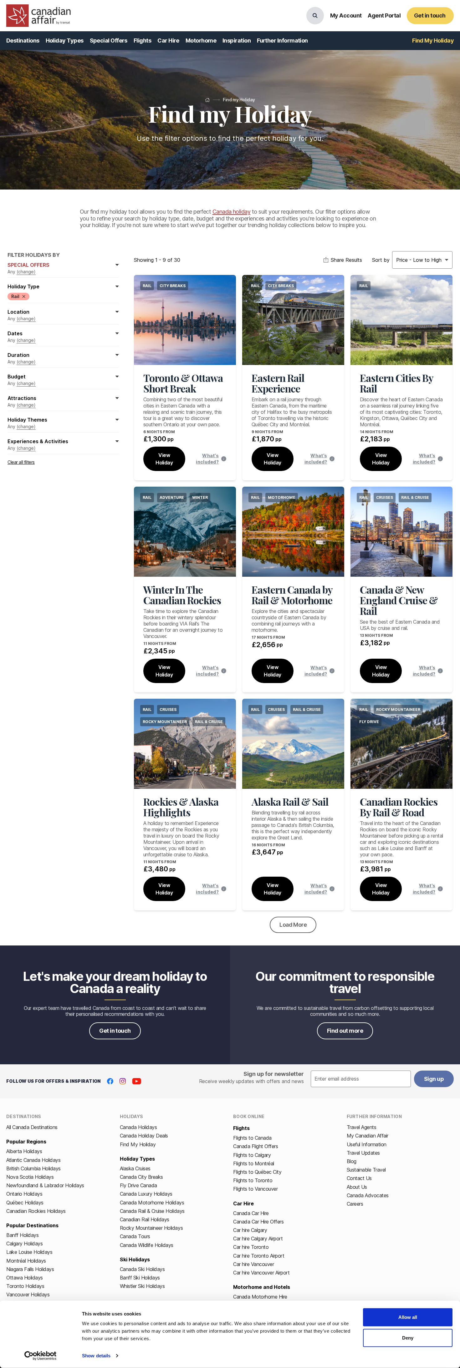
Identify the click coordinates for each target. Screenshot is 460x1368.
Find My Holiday (138, 1144)
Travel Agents (361, 1127)
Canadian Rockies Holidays (36, 1211)
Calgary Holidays (24, 1243)
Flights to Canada (252, 1138)
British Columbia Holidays (33, 1168)
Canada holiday (231, 211)
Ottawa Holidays (24, 1277)
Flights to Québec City (257, 1172)
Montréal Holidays (26, 1261)
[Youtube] (136, 1081)
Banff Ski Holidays (140, 1277)
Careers (355, 1204)
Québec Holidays (24, 1202)
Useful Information (366, 1144)
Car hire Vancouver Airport (261, 1272)
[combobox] (397, 260)
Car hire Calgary (250, 1230)
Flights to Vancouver (255, 1189)
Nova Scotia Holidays (30, 1177)
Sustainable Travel (366, 1170)
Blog (351, 1161)
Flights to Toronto (252, 1180)
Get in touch (115, 1030)
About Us (357, 1187)
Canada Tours (135, 1236)
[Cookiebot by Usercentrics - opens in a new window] (40, 1355)
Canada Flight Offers (255, 1146)
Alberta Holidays (24, 1151)
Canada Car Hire (251, 1213)
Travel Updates (363, 1153)
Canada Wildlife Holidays (146, 1245)
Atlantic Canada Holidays (33, 1160)
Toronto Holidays (25, 1286)
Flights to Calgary (252, 1155)
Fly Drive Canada (138, 1185)
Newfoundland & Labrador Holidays (45, 1185)
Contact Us (359, 1178)
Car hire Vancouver (253, 1264)
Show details (96, 1355)
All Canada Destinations (32, 1127)
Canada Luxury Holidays (146, 1194)
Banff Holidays (22, 1235)
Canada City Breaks (141, 1177)
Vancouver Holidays (27, 1294)
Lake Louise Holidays (29, 1252)
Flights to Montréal (253, 1163)
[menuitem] (22, 40)
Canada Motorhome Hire (260, 1297)
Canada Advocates (368, 1195)
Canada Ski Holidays (142, 1269)
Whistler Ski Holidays (142, 1286)
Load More (293, 924)
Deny (407, 1337)
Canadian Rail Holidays (144, 1219)
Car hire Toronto (250, 1247)
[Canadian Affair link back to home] (38, 15)
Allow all (407, 1317)
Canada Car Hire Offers (258, 1222)
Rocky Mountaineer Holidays (151, 1228)
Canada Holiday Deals (144, 1135)
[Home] (207, 100)
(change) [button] (26, 271)
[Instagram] (123, 1081)
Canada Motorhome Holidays (152, 1202)
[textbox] (361, 1079)
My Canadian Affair (367, 1135)
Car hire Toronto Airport (258, 1256)
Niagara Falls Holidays (30, 1269)
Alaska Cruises (135, 1168)
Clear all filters (21, 462)
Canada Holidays (138, 1127)
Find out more (345, 1030)
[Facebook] (110, 1081)
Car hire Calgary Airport (258, 1238)
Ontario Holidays (24, 1194)
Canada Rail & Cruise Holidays (152, 1211)
